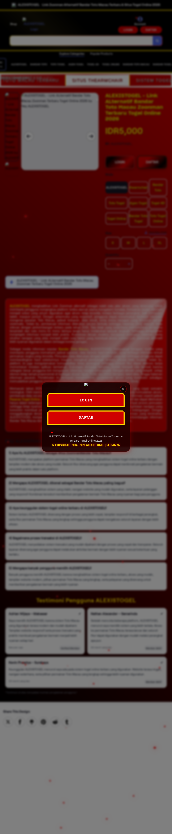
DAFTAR (86, 417)
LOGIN (86, 400)
